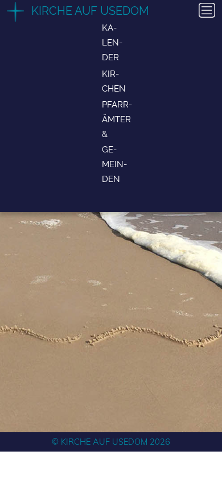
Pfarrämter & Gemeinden (117, 141)
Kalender (112, 42)
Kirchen (114, 81)
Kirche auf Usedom (90, 11)
